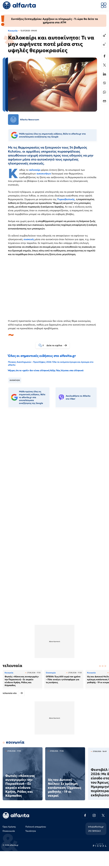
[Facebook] (104, 56)
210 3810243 (94, 831)
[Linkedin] (104, 74)
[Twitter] (104, 65)
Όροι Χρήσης (9, 826)
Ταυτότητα (30, 831)
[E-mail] (104, 101)
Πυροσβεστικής (66, 199)
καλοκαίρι (35, 169)
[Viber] (104, 83)
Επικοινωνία (9, 831)
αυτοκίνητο (15, 380)
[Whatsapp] (104, 92)
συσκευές (29, 239)
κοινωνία (15, 742)
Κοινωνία (13, 30)
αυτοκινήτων (44, 173)
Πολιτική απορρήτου (35, 826)
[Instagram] (94, 815)
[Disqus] (54, 450)
